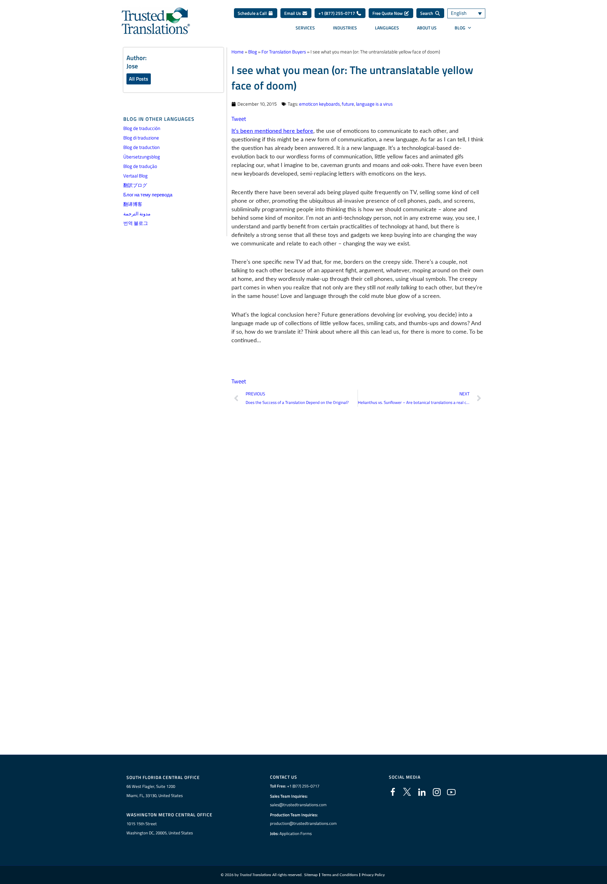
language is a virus (374, 104)
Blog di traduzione (141, 137)
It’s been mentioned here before (272, 131)
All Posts (138, 79)
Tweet (238, 118)
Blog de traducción (141, 128)
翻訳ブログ (135, 185)
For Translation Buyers (283, 51)
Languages (387, 27)
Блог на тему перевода (147, 194)
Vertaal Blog (135, 175)
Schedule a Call (253, 13)
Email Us (293, 13)
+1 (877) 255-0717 (337, 13)
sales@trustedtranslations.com (298, 804)
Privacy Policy (373, 875)
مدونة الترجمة (136, 213)
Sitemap (311, 875)
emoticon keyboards (319, 104)
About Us (427, 27)
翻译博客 (132, 204)
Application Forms (295, 833)
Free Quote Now (388, 13)
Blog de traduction (141, 147)
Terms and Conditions (340, 875)
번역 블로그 (135, 223)
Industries (345, 27)
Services (305, 27)
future (348, 104)
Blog (460, 27)
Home (237, 51)
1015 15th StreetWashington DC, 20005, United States (159, 828)
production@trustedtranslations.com (303, 823)
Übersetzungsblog (141, 156)
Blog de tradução (140, 166)
